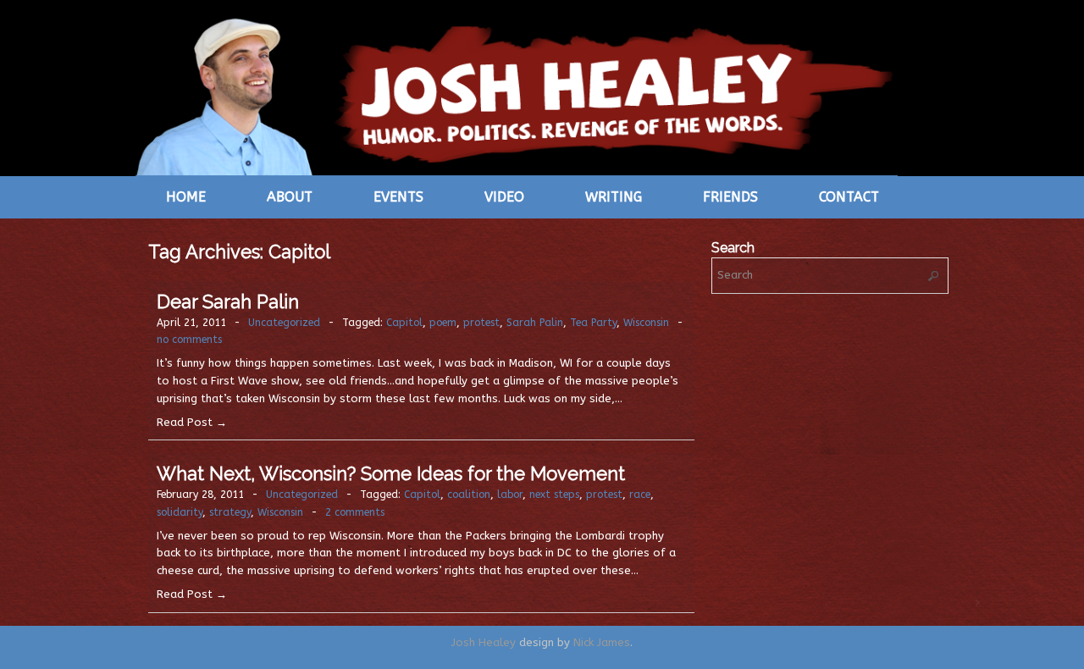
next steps (554, 494)
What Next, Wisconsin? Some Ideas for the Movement (391, 473)
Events (398, 197)
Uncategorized (284, 323)
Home (186, 197)
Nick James (601, 642)
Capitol (404, 323)
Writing (613, 197)
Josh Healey (483, 642)
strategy (230, 512)
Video (504, 197)
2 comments (354, 512)
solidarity (179, 512)
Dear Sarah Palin (228, 301)
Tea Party (593, 323)
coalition (468, 494)
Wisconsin (646, 323)
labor (510, 494)
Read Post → (192, 422)
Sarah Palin (534, 323)
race (639, 494)
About (289, 197)
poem (442, 323)
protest (481, 323)
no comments (189, 340)
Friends (730, 197)
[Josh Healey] (517, 95)
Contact (849, 197)
